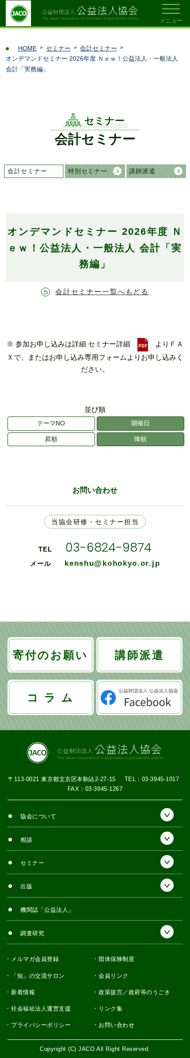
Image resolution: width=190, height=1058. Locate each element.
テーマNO (51, 423)
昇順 (51, 439)
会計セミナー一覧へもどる (101, 292)
